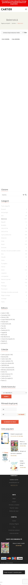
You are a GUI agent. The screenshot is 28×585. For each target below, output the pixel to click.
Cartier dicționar (5, 374)
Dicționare (4, 238)
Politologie (4, 286)
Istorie (2, 270)
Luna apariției (4, 276)
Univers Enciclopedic (7, 339)
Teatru (3, 302)
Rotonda (3, 357)
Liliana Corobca (14, 89)
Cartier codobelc (5, 361)
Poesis (3, 380)
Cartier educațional (6, 367)
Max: (16, 39)
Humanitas (4, 315)
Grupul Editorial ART (6, 319)
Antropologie (4, 212)
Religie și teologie (5, 295)
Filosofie (3, 257)
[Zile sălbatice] (14, 111)
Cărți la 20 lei (4, 228)
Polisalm (3, 322)
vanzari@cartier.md (14, 482)
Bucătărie (3, 225)
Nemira (3, 334)
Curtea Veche (5, 324)
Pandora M (4, 330)
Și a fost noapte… (14, 180)
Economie (3, 247)
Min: (5, 39)
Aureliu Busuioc (14, 182)
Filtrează (21, 414)
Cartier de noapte (6, 378)
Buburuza (14, 87)
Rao (2, 328)
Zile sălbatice (14, 133)
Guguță (3, 332)
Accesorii (3, 209)
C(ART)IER (4, 365)
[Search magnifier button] (26, 195)
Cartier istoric (5, 359)
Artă (2, 215)
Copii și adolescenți (6, 234)
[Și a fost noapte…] (14, 158)
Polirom (3, 317)
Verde (3, 372)
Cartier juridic (5, 376)
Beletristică (14, 81)
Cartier (3, 313)
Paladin (3, 341)
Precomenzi (4, 289)
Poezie (3, 282)
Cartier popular (5, 354)
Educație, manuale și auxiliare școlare (10, 250)
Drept (2, 241)
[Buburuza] (14, 62)
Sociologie (3, 298)
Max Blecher (4, 337)
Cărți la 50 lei (4, 231)
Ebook (2, 244)
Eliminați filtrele (10, 422)
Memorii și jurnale (5, 279)
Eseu (2, 254)
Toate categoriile (5, 206)
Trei (2, 326)
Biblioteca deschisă (6, 370)
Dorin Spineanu (15, 136)
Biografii (3, 222)
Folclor (3, 260)
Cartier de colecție (6, 363)
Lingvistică (3, 273)
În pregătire (4, 263)
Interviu (3, 266)
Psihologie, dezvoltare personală (9, 292)
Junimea (3, 343)
